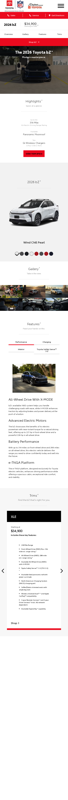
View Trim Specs (34, 153)
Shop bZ (33, 42)
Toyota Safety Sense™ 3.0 (47, 350)
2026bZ (10, 24)
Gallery (25, 34)
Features (42, 34)
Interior (21, 349)
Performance (21, 341)
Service (35, 15)
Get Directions (57, 15)
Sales (12, 15)
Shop (14, 623)
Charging (47, 341)
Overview (8, 34)
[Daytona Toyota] (38, 6)
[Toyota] (14, 6)
